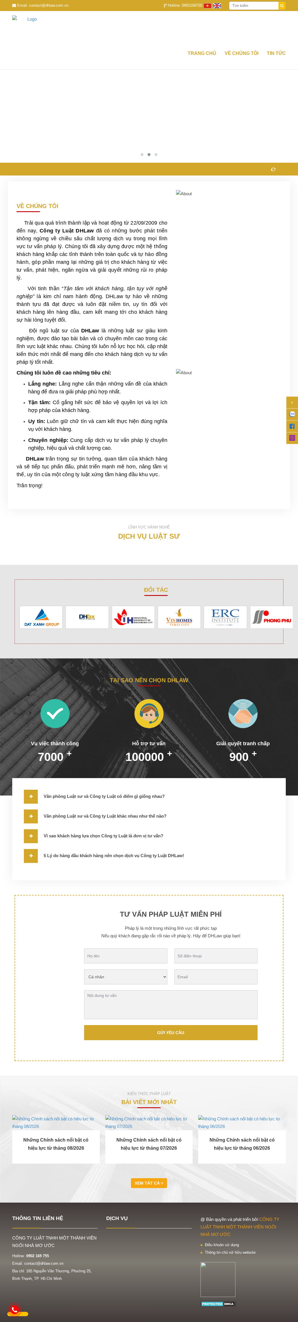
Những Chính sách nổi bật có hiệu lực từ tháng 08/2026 (55, 1144)
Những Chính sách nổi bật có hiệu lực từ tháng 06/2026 (242, 1144)
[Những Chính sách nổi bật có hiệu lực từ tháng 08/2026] (56, 1122)
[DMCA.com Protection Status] (218, 1303)
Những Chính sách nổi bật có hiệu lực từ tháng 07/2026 (149, 1144)
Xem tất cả (148, 1183)
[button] (142, 154)
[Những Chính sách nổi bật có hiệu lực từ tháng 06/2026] (242, 1122)
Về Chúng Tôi (241, 53)
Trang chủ (202, 53)
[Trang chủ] (149, 28)
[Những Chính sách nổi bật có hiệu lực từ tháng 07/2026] (149, 1122)
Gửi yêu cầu (170, 1032)
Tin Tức (276, 53)
